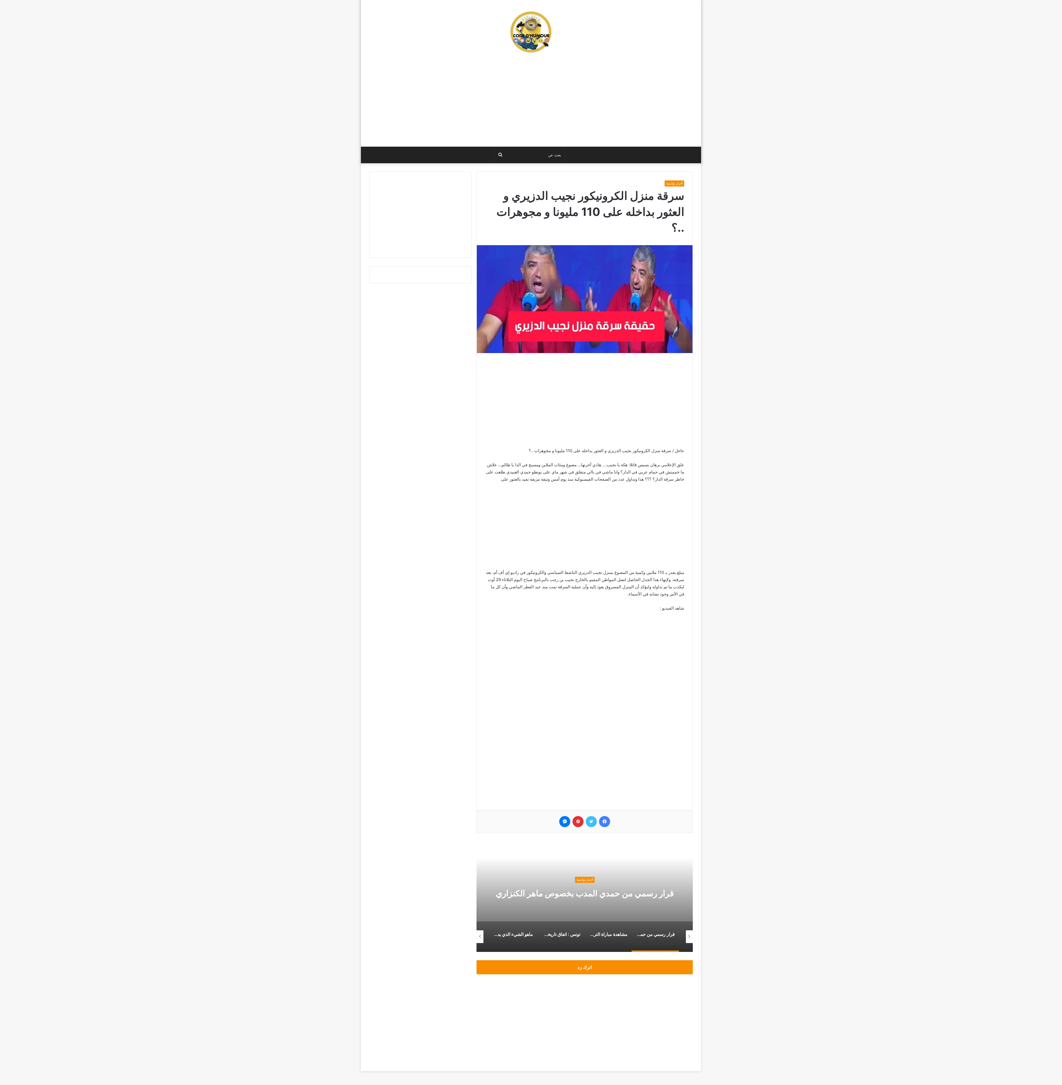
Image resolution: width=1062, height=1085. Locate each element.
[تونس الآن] (531, 32)
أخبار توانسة (674, 183)
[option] (585, 896)
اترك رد (584, 967)
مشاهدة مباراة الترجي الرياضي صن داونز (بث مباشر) (584, 893)
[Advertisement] (531, 102)
